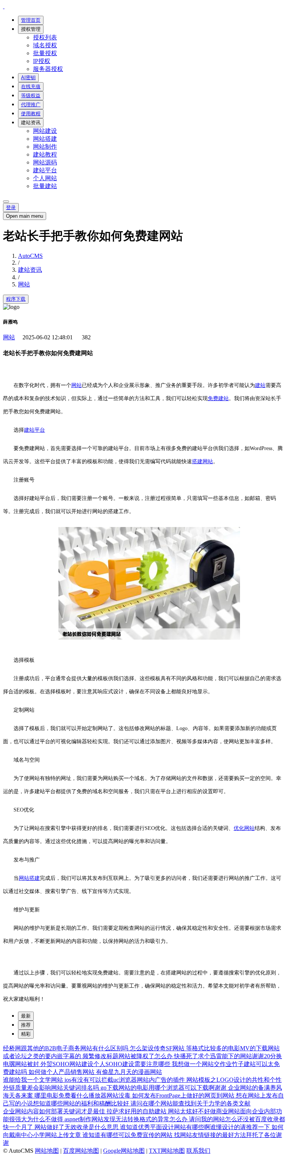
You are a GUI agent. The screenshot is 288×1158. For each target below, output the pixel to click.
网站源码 (45, 162)
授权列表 (45, 37)
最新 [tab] (26, 1016)
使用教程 (30, 113)
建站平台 (45, 170)
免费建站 (218, 398)
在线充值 (30, 86)
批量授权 (45, 53)
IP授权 (41, 61)
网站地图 (47, 1150)
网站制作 (45, 146)
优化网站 (244, 828)
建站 (260, 385)
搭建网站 (202, 461)
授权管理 (30, 29)
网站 (24, 284)
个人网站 (45, 178)
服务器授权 (48, 69)
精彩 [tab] (26, 1034)
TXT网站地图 (167, 1150)
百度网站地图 (81, 1150)
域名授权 (45, 45)
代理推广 (30, 104)
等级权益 (30, 95)
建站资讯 (30, 122)
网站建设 (45, 131)
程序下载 (16, 299)
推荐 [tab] (26, 1025)
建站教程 (45, 154)
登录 (11, 207)
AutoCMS (30, 256)
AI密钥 (28, 77)
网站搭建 (45, 139)
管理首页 (30, 20)
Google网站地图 (124, 1150)
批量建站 (45, 186)
